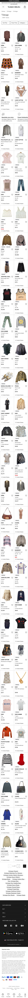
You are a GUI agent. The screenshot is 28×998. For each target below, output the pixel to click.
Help (3, 916)
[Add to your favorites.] (12, 46)
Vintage (9, 11)
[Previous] (9, 866)
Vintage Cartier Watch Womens (13, 875)
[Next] (18, 866)
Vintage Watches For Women (13, 873)
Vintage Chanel (13, 871)
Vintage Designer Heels (13, 893)
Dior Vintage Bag (13, 881)
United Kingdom (9, 988)
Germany (22, 988)
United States (17, 988)
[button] (25, 7)
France (4, 988)
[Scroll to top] (24, 866)
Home (3, 11)
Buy (3, 909)
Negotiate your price (8, 117)
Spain (12, 989)
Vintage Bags (6, 879)
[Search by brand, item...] (3, 6)
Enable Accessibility (14, 1)
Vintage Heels (21, 895)
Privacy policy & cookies (13, 944)
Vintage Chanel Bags (13, 887)
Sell (3, 913)
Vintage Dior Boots (9, 895)
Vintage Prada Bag (13, 889)
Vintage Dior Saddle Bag (13, 883)
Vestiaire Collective (9, 920)
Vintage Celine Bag (18, 879)
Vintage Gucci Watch (13, 877)
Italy (16, 989)
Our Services (6, 905)
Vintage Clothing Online (13, 891)
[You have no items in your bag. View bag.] (25, 7)
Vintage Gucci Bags (13, 885)
